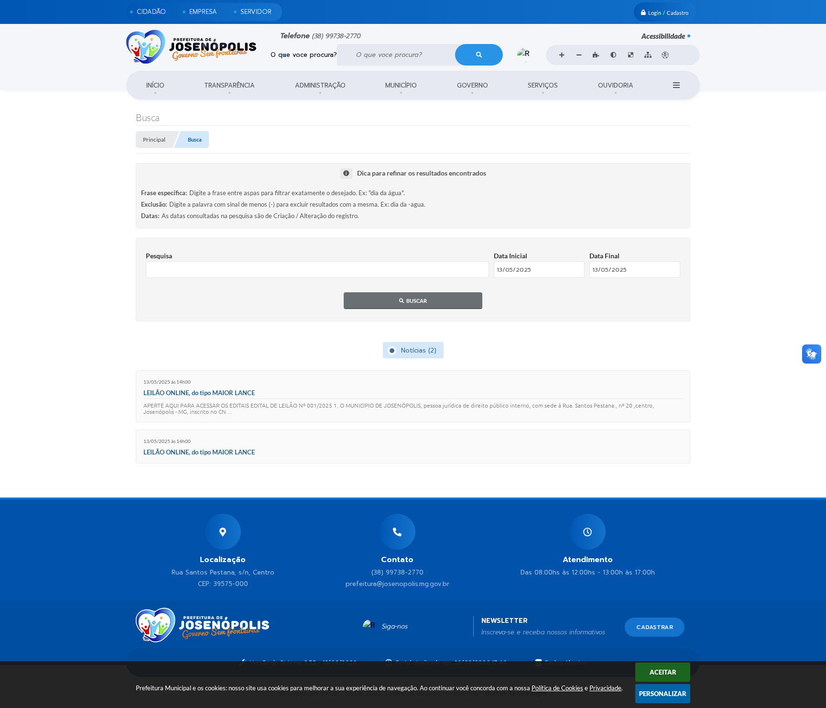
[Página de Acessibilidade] (665, 55)
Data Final (604, 256)
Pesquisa (159, 256)
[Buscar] (479, 55)
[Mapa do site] (647, 55)
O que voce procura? (304, 54)
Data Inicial (510, 256)
